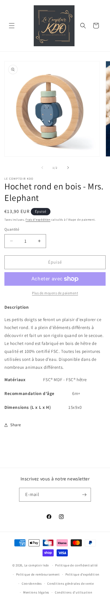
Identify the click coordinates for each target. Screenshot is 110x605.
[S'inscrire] (84, 495)
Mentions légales (36, 592)
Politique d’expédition (82, 574)
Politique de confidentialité (76, 565)
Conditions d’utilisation (73, 592)
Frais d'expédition (38, 219)
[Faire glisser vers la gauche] (42, 167)
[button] (11, 25)
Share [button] (15, 424)
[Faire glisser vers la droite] (68, 167)
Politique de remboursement (38, 574)
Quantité (11, 229)
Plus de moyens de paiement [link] (55, 293)
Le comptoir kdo (36, 565)
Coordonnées (32, 583)
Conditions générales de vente (70, 583)
